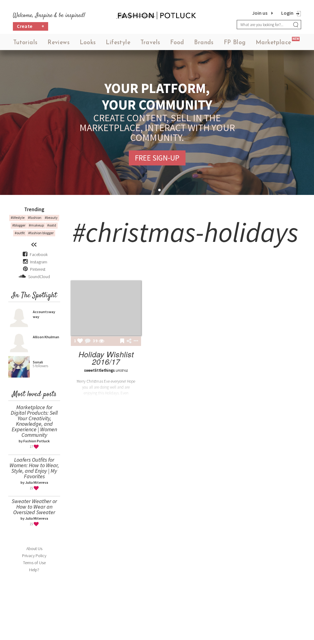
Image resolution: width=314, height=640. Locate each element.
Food (177, 43)
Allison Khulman (46, 337)
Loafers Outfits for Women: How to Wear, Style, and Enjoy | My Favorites (34, 468)
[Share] (129, 341)
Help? (34, 569)
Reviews (59, 43)
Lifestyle (118, 43)
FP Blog (235, 43)
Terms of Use (34, 562)
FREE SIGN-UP (157, 158)
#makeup (36, 225)
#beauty (51, 217)
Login (287, 12)
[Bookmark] (122, 341)
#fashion (34, 217)
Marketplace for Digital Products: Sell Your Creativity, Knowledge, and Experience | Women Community (34, 421)
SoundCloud (38, 276)
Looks (88, 43)
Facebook (39, 254)
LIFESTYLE (122, 371)
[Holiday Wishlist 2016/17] (106, 308)
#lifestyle (18, 217)
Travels (150, 43)
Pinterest (37, 269)
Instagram (38, 262)
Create (30, 26)
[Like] (80, 341)
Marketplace (273, 43)
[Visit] (101, 341)
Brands (203, 43)
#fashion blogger (41, 233)
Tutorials (25, 43)
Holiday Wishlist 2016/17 (106, 358)
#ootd (51, 225)
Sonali (38, 362)
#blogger (18, 225)
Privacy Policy (34, 555)
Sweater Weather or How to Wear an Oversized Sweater (34, 507)
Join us (259, 13)
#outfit (20, 233)
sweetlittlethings (99, 370)
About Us (34, 548)
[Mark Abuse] (134, 341)
